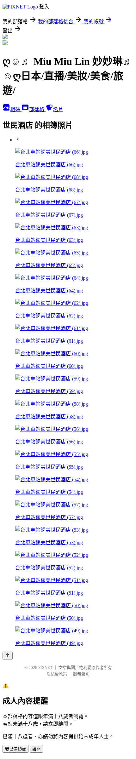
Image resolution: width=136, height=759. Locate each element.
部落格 (37, 109)
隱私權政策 (56, 673)
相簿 (16, 109)
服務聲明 (81, 673)
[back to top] (8, 655)
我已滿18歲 (15, 749)
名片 (58, 109)
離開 (36, 749)
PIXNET (45, 667)
